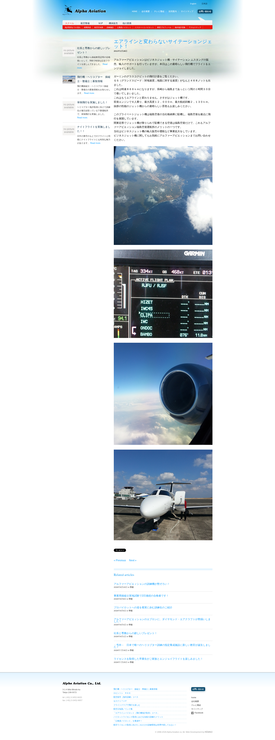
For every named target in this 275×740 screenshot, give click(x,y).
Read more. (89, 93)
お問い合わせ (205, 11)
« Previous (120, 560)
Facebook (199, 713)
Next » (132, 560)
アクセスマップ (195, 27)
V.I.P (101, 23)
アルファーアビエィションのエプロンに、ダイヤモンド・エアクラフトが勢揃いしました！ (162, 620)
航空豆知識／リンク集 (123, 709)
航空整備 (85, 23)
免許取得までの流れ (73, 27)
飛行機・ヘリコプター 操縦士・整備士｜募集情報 (135, 689)
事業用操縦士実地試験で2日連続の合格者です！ (141, 595)
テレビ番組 (159, 11)
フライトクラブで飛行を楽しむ (126, 705)
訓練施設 (110, 27)
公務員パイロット (124, 27)
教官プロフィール (164, 27)
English (193, 4)
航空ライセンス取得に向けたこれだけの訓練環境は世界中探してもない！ (144, 725)
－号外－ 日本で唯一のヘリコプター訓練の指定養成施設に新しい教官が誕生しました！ (162, 646)
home (193, 697)
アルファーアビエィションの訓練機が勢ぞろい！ (142, 584)
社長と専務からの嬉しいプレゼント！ (135, 633)
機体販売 (113, 23)
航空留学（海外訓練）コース (125, 697)
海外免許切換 (180, 27)
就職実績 (87, 27)
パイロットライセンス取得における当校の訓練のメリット (138, 717)
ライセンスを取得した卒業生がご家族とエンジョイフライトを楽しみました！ (158, 658)
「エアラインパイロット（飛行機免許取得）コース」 (136, 713)
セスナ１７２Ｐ (120, 701)
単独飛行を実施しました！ (92, 102)
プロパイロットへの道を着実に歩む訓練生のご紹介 (143, 607)
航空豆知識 (98, 27)
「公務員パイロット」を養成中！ (127, 721)
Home (134, 11)
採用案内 (173, 11)
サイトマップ (187, 11)
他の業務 (127, 23)
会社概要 (145, 11)
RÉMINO (208, 732)
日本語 (204, 4)
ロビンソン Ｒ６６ (122, 693)
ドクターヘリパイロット (144, 27)
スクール (69, 23)
